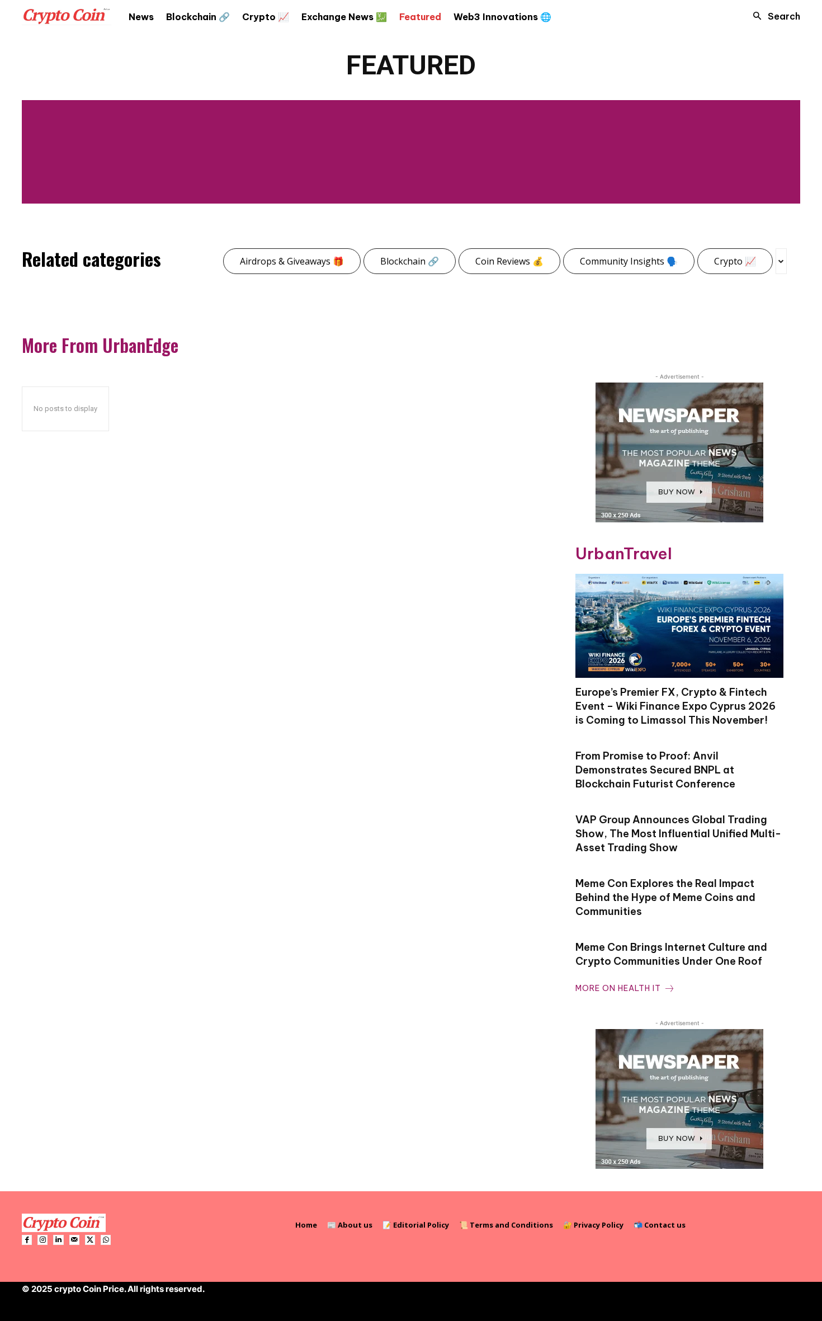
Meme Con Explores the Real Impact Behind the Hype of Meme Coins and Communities (665, 897)
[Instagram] (42, 1240)
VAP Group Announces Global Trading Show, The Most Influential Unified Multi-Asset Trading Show (678, 833)
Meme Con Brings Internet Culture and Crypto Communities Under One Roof (671, 954)
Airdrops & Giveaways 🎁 (292, 261)
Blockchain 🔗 (409, 261)
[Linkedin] (58, 1240)
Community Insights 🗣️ (629, 261)
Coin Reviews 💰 (509, 261)
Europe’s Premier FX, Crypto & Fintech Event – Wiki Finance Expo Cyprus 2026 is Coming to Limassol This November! (675, 706)
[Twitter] (90, 1240)
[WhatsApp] (106, 1240)
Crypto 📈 (735, 261)
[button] (773, 16)
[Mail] (74, 1240)
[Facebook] (27, 1240)
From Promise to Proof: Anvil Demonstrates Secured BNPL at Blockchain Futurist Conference (655, 769)
